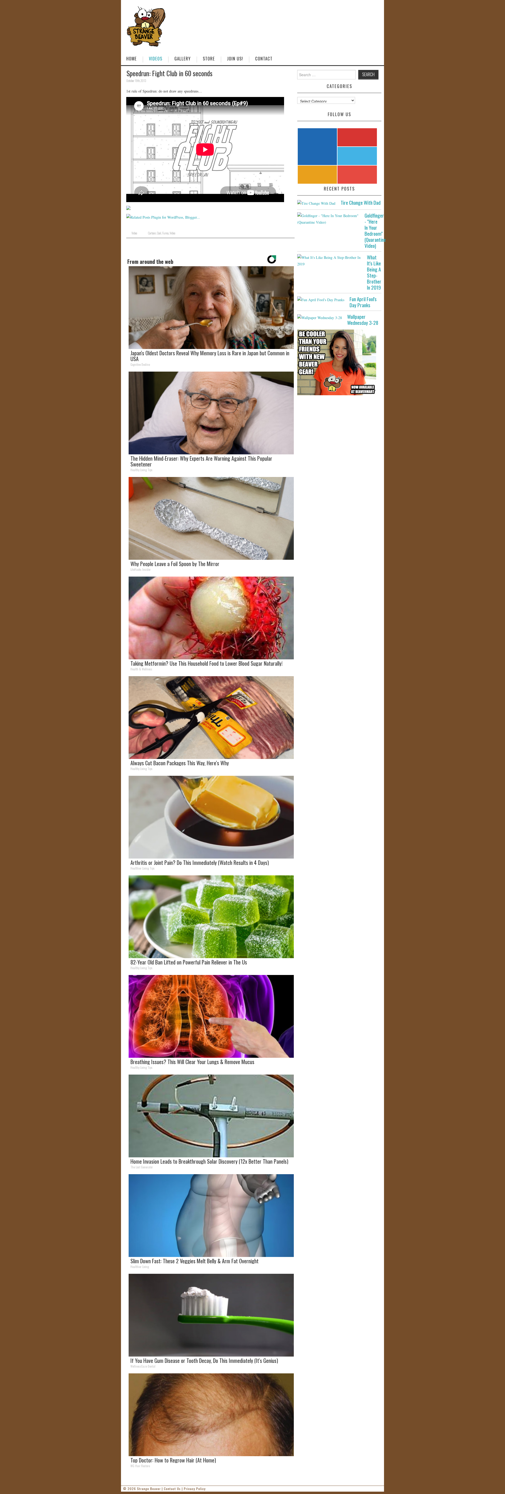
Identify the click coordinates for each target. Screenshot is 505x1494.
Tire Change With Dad (361, 202)
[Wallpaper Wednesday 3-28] (319, 317)
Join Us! (235, 58)
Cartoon (152, 233)
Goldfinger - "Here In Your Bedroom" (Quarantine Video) (375, 230)
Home (131, 58)
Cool (159, 233)
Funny (165, 233)
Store (209, 58)
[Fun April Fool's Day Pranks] (320, 299)
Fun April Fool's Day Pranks (363, 302)
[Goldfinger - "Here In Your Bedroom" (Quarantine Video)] (328, 218)
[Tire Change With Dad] (316, 203)
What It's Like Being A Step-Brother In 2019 (374, 272)
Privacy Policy (195, 1488)
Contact (263, 58)
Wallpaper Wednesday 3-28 (362, 319)
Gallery (182, 58)
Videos (155, 58)
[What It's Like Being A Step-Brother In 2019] (329, 260)
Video (134, 233)
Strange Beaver (149, 1488)
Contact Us (172, 1488)
